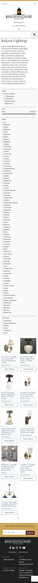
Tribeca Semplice (9, 295)
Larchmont (7, 208)
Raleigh (6, 247)
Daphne (6, 176)
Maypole (6, 212)
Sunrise (6, 283)
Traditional (7, 330)
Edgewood (7, 181)
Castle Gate (8, 154)
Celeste (6, 156)
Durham (6, 178)
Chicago (6, 164)
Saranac (6, 256)
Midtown (7, 215)
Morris (6, 222)
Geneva (6, 188)
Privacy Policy (12, 552)
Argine (6, 127)
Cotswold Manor (9, 168)
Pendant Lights (10, 101)
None (5, 232)
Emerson (7, 183)
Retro (5, 249)
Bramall (6, 139)
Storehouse (8, 273)
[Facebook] (10, 548)
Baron (6, 132)
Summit (6, 278)
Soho (5, 266)
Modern (6, 325)
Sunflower (7, 281)
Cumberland (8, 173)
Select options (9, 369)
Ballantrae (7, 129)
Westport (7, 305)
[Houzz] (14, 548)
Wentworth (7, 303)
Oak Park (7, 234)
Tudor (6, 333)
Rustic (6, 328)
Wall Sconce (9, 103)
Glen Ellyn (7, 193)
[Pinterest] (21, 548)
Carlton (6, 151)
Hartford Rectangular (11, 203)
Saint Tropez (8, 254)
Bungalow (7, 142)
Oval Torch (7, 237)
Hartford (7, 200)
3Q (5, 122)
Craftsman (7, 171)
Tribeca (6, 293)
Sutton (6, 290)
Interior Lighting (9, 94)
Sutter (6, 288)
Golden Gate (8, 198)
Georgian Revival (9, 190)
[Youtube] (25, 548)
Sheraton (7, 261)
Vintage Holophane (10, 300)
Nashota (6, 225)
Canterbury (8, 149)
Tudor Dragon (8, 298)
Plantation (7, 242)
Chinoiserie (8, 166)
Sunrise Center (9, 286)
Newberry (7, 227)
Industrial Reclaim (10, 323)
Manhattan (7, 210)
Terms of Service (23, 552)
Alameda (7, 125)
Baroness (7, 134)
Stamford (7, 271)
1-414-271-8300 (8, 570)
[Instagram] (17, 548)
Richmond (7, 251)
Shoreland (7, 264)
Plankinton (7, 239)
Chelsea (6, 159)
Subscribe (30, 533)
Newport (7, 229)
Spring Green (8, 269)
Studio (6, 276)
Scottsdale (7, 259)
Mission (6, 217)
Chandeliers (9, 99)
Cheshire (7, 161)
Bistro (6, 137)
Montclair (7, 220)
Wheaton (7, 308)
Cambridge (7, 147)
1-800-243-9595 (20, 26)
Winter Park (8, 312)
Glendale (7, 195)
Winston (6, 310)
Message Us (19, 22)
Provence (7, 244)
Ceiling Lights (10, 96)
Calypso (6, 144)
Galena (6, 186)
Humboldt (7, 205)
